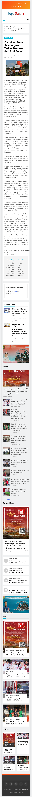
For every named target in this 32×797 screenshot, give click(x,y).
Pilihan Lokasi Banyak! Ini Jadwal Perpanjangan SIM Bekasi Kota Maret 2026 (19, 312)
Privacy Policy (13, 792)
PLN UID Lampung (17, 568)
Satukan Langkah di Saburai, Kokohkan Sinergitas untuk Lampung (19, 462)
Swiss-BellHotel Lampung (15, 541)
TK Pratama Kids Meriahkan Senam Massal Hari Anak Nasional (19, 491)
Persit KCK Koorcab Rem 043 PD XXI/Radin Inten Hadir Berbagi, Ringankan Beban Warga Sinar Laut (13, 4)
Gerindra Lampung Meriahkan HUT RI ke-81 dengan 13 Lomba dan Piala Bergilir (19, 402)
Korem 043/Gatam (18, 578)
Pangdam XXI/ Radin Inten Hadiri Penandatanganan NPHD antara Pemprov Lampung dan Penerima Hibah (19, 330)
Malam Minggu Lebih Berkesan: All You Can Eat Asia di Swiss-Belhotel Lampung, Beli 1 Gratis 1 (15, 391)
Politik (15, 559)
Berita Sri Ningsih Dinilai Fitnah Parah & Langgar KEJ (20, 471)
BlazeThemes (24, 789)
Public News (8, 38)
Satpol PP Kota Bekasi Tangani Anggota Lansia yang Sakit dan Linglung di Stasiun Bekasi (20, 481)
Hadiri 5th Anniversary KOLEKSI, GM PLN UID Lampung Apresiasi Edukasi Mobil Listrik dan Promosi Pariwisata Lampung (19, 414)
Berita (6, 541)
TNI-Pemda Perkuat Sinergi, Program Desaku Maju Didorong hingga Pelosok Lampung (19, 439)
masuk (15, 291)
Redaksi (21, 792)
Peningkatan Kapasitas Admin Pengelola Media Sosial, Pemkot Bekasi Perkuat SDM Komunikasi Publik (19, 451)
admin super (9, 55)
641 (8, 499)
